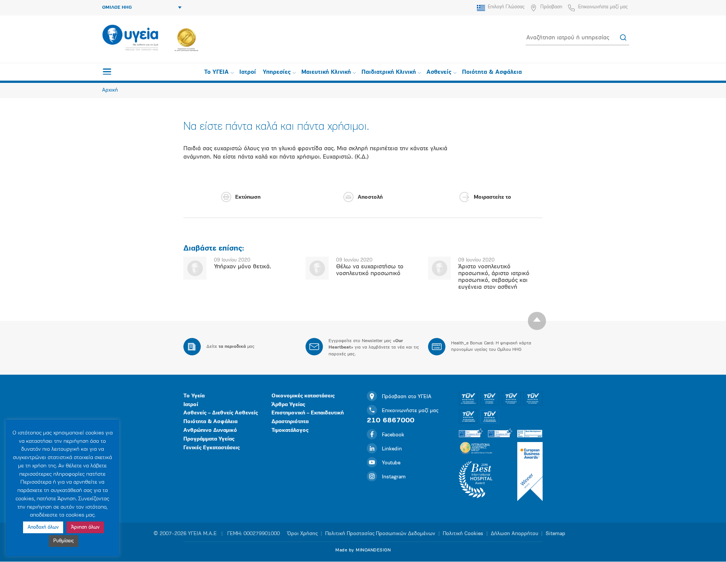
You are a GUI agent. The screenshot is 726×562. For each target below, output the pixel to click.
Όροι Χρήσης (302, 534)
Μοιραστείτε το (492, 197)
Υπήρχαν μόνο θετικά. (242, 267)
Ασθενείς (439, 72)
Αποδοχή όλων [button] (43, 527)
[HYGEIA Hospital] (130, 38)
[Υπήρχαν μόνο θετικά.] (194, 268)
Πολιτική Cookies (463, 534)
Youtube (391, 463)
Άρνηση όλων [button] (85, 527)
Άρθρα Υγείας (288, 405)
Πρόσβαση (551, 7)
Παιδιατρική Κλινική (388, 72)
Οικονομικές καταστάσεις (303, 396)
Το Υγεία (194, 396)
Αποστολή (370, 197)
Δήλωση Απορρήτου (514, 534)
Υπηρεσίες (277, 72)
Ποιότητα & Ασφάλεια (492, 72)
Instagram (394, 477)
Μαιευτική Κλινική (326, 72)
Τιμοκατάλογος (290, 430)
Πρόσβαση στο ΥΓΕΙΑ (406, 397)
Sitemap (555, 534)
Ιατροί (247, 72)
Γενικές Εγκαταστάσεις (211, 448)
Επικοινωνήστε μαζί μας (603, 7)
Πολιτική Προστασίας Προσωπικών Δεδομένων (380, 534)
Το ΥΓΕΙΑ (216, 72)
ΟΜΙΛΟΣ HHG (117, 7)
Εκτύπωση (248, 197)
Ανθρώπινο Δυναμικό (210, 430)
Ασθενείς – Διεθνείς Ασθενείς (220, 413)
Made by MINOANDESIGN (363, 550)
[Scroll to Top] (536, 320)
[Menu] (107, 71)
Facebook (393, 435)
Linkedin (392, 449)
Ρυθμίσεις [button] (63, 541)
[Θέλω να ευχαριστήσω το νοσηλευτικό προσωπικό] (317, 268)
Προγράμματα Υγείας (208, 439)
